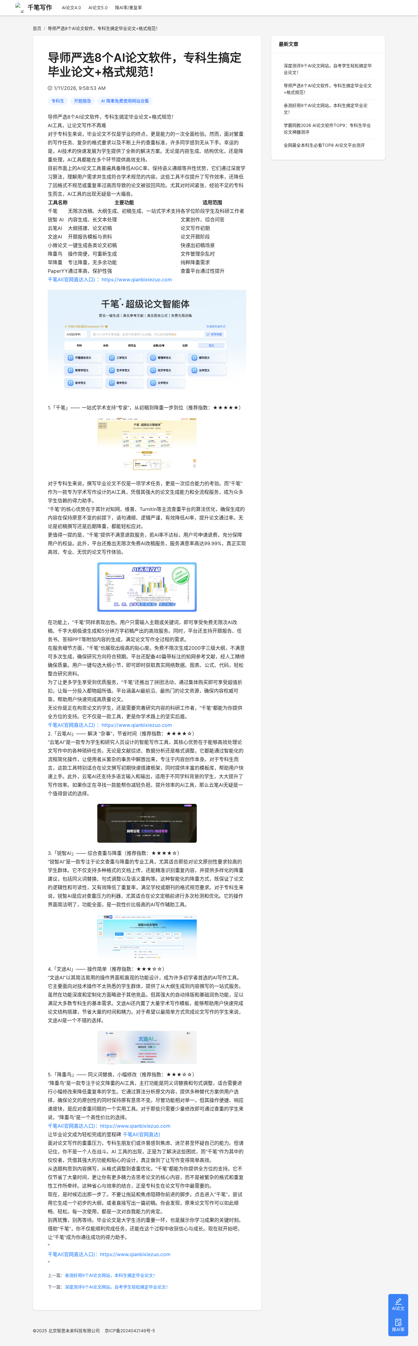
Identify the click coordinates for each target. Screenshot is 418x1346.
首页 (37, 28)
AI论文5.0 (98, 7)
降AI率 (398, 1329)
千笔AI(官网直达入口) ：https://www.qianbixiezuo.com (110, 279)
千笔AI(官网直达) (141, 1134)
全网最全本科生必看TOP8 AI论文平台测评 (324, 145)
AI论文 (398, 1308)
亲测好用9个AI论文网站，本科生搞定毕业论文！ (111, 1275)
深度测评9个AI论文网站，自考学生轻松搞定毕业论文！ (117, 1286)
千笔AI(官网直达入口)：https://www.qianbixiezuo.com (109, 1126)
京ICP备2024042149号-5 (130, 1330)
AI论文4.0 (71, 7)
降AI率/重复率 (128, 7)
